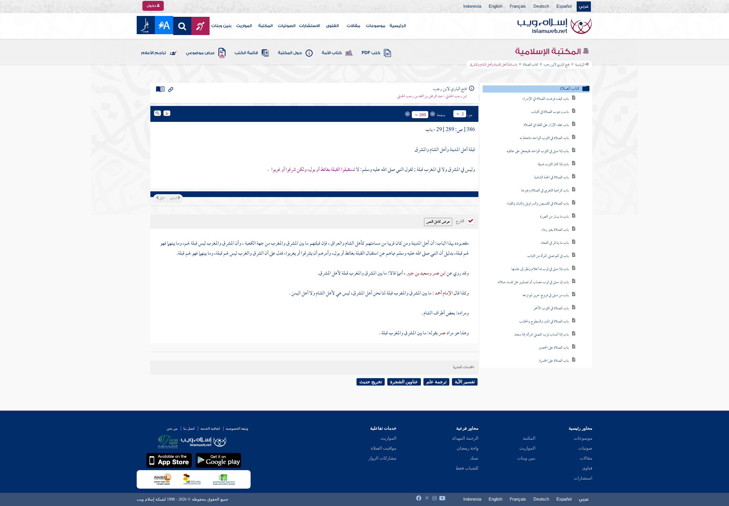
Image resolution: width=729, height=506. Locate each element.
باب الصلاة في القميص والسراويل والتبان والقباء (538, 204)
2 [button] (463, 114)
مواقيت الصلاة (383, 448)
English (495, 6)
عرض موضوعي (200, 53)
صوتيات (585, 448)
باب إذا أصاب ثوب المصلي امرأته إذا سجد (541, 335)
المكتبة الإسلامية (549, 51)
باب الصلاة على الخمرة (554, 361)
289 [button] (422, 114)
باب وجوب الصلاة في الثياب (550, 112)
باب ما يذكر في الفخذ (555, 243)
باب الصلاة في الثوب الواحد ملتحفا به (544, 138)
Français (518, 6)
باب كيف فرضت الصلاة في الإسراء (546, 99)
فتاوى (587, 468)
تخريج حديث (370, 381)
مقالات (353, 26)
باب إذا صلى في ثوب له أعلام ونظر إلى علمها (540, 269)
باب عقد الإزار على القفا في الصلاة (546, 125)
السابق (174, 198)
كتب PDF (371, 53)
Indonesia (472, 6)
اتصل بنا (188, 429)
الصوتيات (286, 26)
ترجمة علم (436, 381)
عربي (584, 6)
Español (564, 6)
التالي (161, 198)
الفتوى (332, 26)
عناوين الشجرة (404, 381)
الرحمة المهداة (465, 438)
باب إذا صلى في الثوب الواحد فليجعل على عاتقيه (538, 151)
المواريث (244, 26)
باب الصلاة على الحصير (553, 348)
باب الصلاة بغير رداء (555, 230)
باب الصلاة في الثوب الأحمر (551, 308)
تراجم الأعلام (153, 53)
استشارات (583, 478)
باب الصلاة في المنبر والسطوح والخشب (544, 321)
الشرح (460, 221)
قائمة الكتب (246, 53)
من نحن (172, 429)
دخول (152, 6)
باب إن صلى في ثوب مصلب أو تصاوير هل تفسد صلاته (533, 282)
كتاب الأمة (332, 53)
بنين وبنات (221, 26)
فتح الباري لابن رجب (557, 65)
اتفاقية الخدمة (210, 429)
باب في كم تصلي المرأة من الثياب (548, 256)
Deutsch (541, 6)
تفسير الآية (465, 381)
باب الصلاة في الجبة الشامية (551, 177)
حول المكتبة (290, 53)
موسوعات (375, 26)
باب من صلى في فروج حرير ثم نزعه (546, 295)
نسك (474, 458)
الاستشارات (309, 26)
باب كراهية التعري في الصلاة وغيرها (545, 191)
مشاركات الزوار (382, 458)
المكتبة (265, 26)
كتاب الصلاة (530, 65)
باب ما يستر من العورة (554, 217)
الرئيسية (398, 26)
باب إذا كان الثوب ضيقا (553, 164)
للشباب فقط (467, 468)
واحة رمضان (467, 448)
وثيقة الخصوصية (237, 429)
